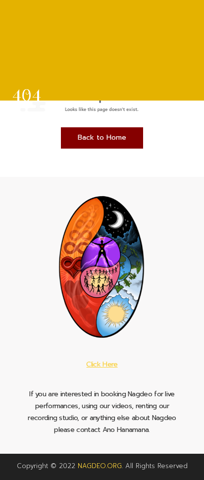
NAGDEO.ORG (100, 466)
